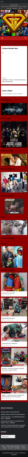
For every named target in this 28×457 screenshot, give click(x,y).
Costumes (8, 289)
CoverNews (21, 452)
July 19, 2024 (9, 371)
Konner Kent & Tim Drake (8, 293)
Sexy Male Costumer (20, 338)
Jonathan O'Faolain (6, 425)
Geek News (14, 8)
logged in (10, 93)
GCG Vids (9, 8)
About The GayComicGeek (11, 6)
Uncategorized (5, 314)
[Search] (25, 38)
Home (2, 6)
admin (4, 294)
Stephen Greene (5, 414)
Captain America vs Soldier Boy (9, 343)
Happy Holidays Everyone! (8, 318)
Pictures (25, 6)
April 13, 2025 (9, 294)
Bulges (3, 289)
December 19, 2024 (10, 319)
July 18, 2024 (9, 398)
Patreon (20, 6)
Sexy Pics (4, 339)
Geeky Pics (14, 289)
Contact (20, 8)
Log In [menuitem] (2, 1)
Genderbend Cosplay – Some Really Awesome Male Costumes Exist (14, 79)
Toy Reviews (9, 364)
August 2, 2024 (9, 345)
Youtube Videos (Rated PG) (18, 364)
